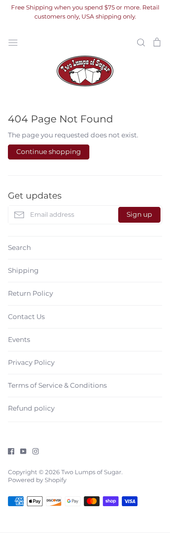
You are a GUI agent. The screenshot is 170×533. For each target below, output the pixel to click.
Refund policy (31, 408)
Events (19, 339)
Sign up (139, 214)
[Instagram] (32, 451)
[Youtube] (20, 451)
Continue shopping (48, 152)
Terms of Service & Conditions (57, 385)
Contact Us (26, 317)
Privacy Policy (31, 362)
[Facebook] (8, 451)
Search (19, 247)
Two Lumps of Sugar (91, 472)
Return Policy (30, 293)
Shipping (23, 270)
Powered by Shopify (37, 480)
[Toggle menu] (13, 41)
